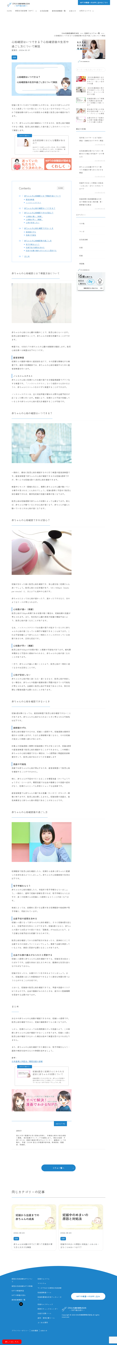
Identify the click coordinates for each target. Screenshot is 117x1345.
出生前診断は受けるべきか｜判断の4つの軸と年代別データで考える (91, 154)
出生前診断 (44, 11)
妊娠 (81, 255)
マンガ (81, 231)
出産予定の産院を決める (35, 247)
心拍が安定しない (33, 222)
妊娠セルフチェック (45, 1304)
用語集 (81, 264)
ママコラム (42, 1283)
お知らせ (72, 11)
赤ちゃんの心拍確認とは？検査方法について (42, 195)
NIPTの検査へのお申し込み (88, 1296)
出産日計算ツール (44, 1313)
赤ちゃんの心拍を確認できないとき (38, 228)
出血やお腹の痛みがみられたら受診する (41, 250)
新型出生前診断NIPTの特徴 (22, 1286)
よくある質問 (43, 1322)
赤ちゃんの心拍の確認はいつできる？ (39, 208)
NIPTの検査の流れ (19, 1295)
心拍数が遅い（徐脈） (34, 216)
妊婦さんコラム (44, 1279)
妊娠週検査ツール (44, 1292)
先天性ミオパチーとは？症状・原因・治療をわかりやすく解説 (91, 139)
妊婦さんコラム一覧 (92, 33)
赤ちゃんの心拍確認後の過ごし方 (38, 240)
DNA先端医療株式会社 (70, 33)
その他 (81, 223)
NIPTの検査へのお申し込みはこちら (94, 2)
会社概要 (34, 1330)
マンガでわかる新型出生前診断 (50, 1288)
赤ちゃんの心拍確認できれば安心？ (38, 212)
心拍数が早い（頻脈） (34, 219)
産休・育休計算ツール (46, 1318)
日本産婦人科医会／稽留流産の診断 (27, 1061)
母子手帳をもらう (33, 244)
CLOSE (60, 188)
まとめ (27, 256)
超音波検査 (30, 199)
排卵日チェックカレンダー (48, 1309)
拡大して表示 (8, 1305)
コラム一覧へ (58, 1168)
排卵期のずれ (31, 232)
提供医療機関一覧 (59, 11)
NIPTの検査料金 (18, 1290)
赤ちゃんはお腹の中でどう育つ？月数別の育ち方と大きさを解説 (91, 170)
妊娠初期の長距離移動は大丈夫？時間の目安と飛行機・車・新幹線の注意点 (91, 202)
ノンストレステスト (33, 202)
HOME (9, 11)
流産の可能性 (31, 235)
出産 (81, 247)
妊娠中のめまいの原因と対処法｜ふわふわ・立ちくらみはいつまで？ (91, 186)
